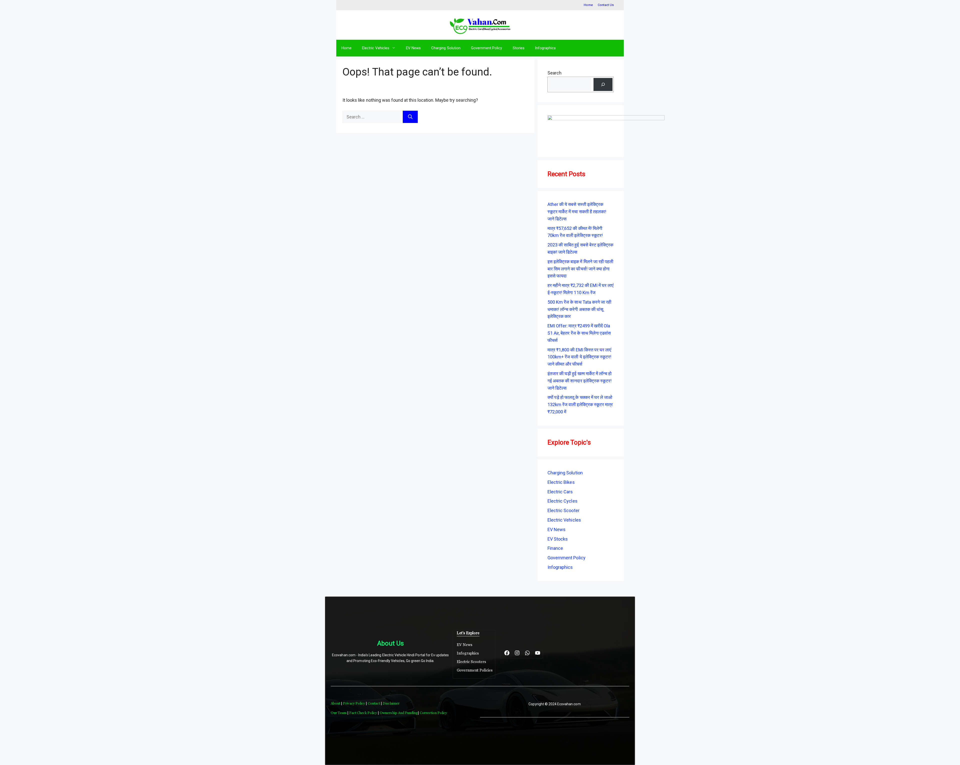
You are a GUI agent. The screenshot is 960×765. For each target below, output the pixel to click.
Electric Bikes (561, 482)
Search (555, 72)
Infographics (545, 48)
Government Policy (486, 48)
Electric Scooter (564, 510)
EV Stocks (558, 539)
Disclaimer (391, 703)
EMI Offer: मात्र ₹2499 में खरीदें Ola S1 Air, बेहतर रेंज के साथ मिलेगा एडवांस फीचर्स (579, 333)
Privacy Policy (354, 703)
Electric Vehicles (375, 48)
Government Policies (475, 670)
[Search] (410, 117)
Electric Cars (560, 491)
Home (588, 5)
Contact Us (606, 5)
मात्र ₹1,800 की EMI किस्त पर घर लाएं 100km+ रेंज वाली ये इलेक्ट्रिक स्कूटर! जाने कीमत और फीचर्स (579, 357)
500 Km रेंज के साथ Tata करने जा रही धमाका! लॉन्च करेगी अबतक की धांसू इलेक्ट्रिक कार (579, 309)
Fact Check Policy (363, 713)
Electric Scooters (471, 662)
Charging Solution (445, 48)
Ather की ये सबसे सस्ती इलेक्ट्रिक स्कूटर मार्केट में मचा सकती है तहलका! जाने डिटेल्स (577, 211)
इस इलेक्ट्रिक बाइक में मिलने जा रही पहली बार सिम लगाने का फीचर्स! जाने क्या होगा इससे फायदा (580, 269)
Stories (518, 48)
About (336, 703)
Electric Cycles (563, 501)
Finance (555, 548)
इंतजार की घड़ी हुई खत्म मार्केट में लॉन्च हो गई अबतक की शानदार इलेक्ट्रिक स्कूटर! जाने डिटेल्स (580, 381)
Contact (374, 703)
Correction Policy (433, 713)
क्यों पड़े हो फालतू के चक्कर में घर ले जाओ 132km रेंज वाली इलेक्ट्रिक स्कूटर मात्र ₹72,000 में (580, 404)
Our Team (338, 713)
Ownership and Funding (399, 713)
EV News (413, 48)
